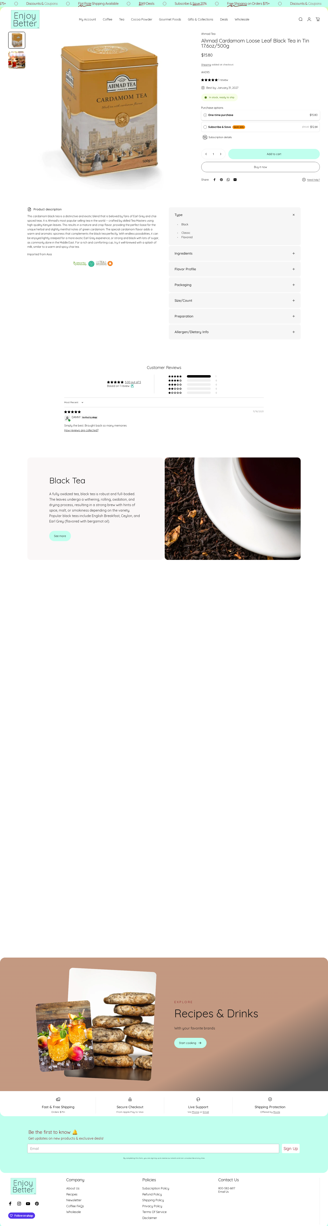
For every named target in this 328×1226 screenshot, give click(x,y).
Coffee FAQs (75, 1206)
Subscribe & (165, 3)
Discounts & (16, 3)
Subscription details (220, 137)
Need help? (313, 179)
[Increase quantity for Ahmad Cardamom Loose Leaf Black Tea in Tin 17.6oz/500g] (221, 154)
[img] (72, 412)
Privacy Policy (152, 1206)
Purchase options (212, 107)
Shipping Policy (153, 1200)
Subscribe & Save (226, 127)
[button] (209, 80)
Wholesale (73, 1212)
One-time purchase (220, 115)
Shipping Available (72, 3)
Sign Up (291, 1148)
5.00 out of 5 (133, 382)
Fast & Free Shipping (58, 1107)
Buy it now (260, 167)
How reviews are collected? (81, 430)
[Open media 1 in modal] (107, 111)
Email (206, 1111)
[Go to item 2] (16, 59)
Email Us (223, 1191)
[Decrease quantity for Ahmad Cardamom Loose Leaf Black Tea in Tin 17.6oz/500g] (205, 154)
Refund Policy (152, 1194)
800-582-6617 (226, 1188)
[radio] (205, 115)
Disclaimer (149, 1218)
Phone (195, 1111)
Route (276, 1111)
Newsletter (73, 1200)
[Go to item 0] (16, 40)
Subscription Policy (155, 1188)
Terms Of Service (154, 1212)
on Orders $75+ (222, 3)
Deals (120, 3)
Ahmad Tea (208, 34)
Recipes (71, 1194)
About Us (72, 1188)
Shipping (206, 64)
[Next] (177, 119)
